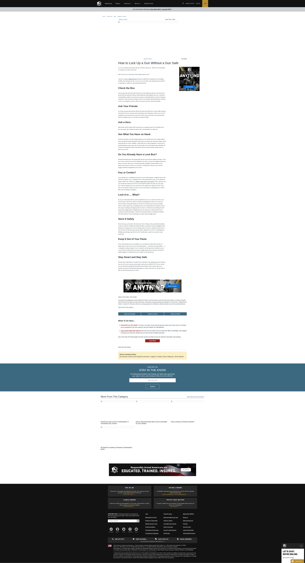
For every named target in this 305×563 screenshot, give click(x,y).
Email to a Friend (152, 314)
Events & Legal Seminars (170, 530)
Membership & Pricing (151, 517)
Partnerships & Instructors (152, 530)
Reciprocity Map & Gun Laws (171, 517)
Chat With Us (163, 539)
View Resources (128, 506)
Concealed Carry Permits (170, 523)
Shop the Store (187, 527)
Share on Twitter (175, 314)
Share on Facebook (129, 314)
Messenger (111, 531)
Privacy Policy (116, 551)
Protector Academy (150, 527)
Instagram (130, 531)
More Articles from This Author (195, 396)
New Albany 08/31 (156, 9)
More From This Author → (126, 307)
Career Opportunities (188, 530)
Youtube (136, 531)
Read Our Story (128, 494)
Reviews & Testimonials (151, 520)
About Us (138, 2)
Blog (155, 2)
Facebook (117, 531)
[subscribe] (138, 520)
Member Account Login (151, 523)
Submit (152, 386)
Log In (198, 3)
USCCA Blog (167, 533)
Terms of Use (124, 551)
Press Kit (185, 523)
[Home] (99, 3)
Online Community (168, 527)
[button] (297, 561)
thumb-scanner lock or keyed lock (145, 181)
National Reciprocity (188, 520)
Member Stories (148, 3)
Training (118, 2)
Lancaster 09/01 (166, 9)
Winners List (131, 551)
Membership (108, 3)
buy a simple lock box (131, 79)
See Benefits (174, 506)
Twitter (123, 531)
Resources (127, 2)
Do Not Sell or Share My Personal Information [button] (145, 551)
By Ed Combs (148, 59)
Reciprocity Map (163, 2)
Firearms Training (168, 520)
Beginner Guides (123, 19)
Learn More (152, 340)
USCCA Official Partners (189, 533)
